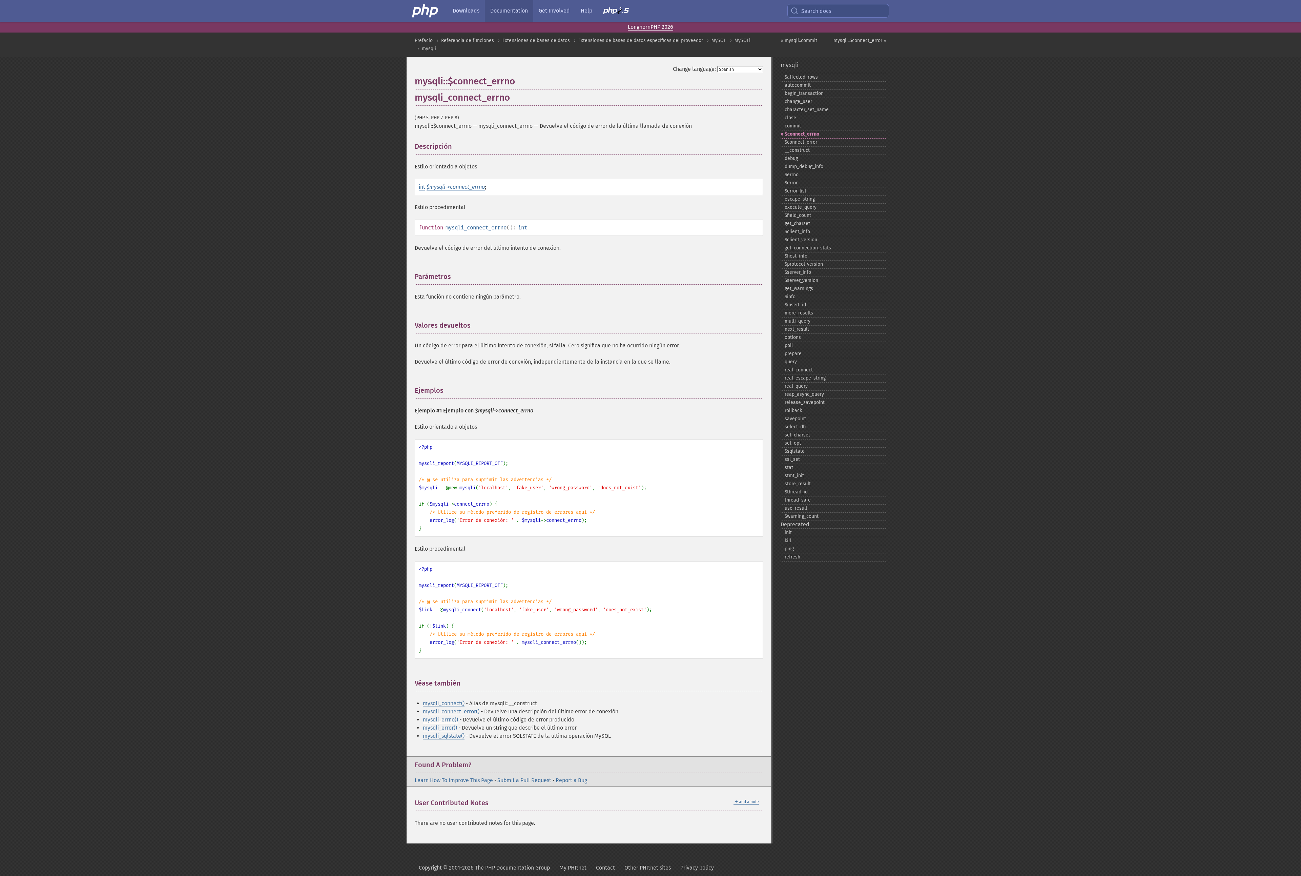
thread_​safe (798, 500)
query (791, 362)
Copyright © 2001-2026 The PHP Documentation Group (484, 867)
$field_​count (798, 215)
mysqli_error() (440, 728)
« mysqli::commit (799, 40)
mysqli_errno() (440, 719)
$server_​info (798, 272)
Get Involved (554, 10)
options (793, 337)
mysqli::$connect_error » (859, 40)
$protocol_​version (804, 264)
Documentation (509, 10)
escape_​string (800, 199)
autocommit (798, 85)
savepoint (795, 419)
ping (789, 549)
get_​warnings (799, 288)
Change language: (694, 69)
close (790, 118)
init (788, 532)
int (422, 187)
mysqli (429, 49)
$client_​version (801, 240)
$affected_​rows (801, 77)
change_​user (798, 101)
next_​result (797, 329)
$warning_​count (802, 516)
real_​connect (799, 370)
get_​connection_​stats (808, 248)
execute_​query (801, 207)
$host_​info (796, 256)
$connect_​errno (802, 134)
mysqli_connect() (443, 703)
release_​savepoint (805, 402)
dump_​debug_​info (804, 166)
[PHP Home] (425, 11)
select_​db (795, 427)
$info (790, 297)
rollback (793, 410)
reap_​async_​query (804, 394)
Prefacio (424, 40)
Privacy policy (697, 867)
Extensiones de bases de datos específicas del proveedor (640, 40)
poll (789, 345)
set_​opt (793, 443)
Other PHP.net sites (647, 867)
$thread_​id (796, 492)
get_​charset (797, 223)
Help (586, 10)
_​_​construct (797, 150)
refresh (792, 557)
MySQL (718, 40)
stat (789, 467)
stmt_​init (794, 475)
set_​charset (797, 435)
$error (791, 183)
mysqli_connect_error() (451, 711)
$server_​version (801, 280)
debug (791, 158)
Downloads (466, 10)
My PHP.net (572, 867)
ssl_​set (792, 459)
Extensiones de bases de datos (536, 40)
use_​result (796, 508)
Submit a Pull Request (524, 780)
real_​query (796, 386)
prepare (793, 353)
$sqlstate (795, 451)
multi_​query (797, 321)
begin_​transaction (804, 93)
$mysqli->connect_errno (456, 187)
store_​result (798, 484)
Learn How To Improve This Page (454, 780)
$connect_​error (801, 142)
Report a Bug (571, 780)
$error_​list (795, 191)
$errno (792, 175)
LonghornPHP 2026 (650, 27)
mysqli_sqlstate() (443, 736)
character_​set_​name (807, 110)
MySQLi (742, 40)
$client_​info (797, 232)
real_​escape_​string (805, 378)
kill (788, 541)
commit (793, 126)
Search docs (816, 11)
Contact (605, 867)
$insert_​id (795, 305)
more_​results (799, 313)
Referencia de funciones (467, 40)
